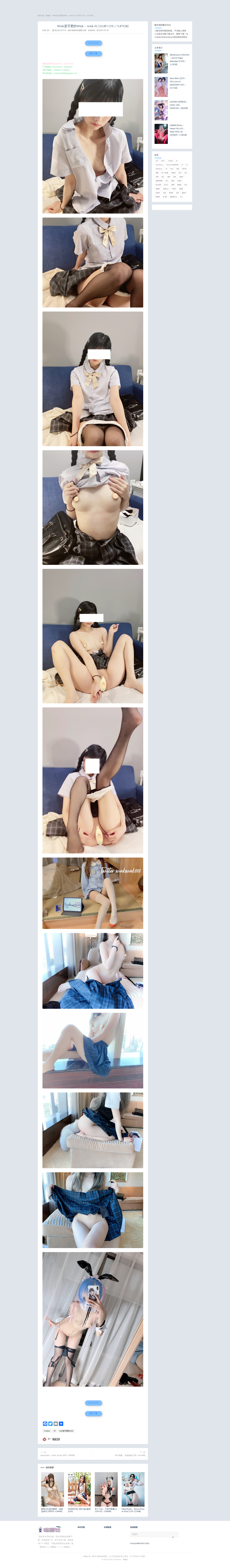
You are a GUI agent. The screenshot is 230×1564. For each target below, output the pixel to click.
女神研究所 (139, 1543)
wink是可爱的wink (66, 1431)
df (176, 160)
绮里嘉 (171, 193)
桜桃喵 (158, 189)
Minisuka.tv (159, 169)
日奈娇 (179, 181)
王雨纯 (174, 189)
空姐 (164, 193)
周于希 (184, 169)
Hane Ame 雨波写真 (172, 165)
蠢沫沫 (184, 193)
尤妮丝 (181, 177)
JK (55, 1431)
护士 (167, 181)
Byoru (163, 160)
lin (187, 165)
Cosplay (47, 1431)
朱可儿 (166, 185)
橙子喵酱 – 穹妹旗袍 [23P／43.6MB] (130, 1455)
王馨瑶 (181, 189)
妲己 (163, 177)
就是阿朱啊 (159, 181)
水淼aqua (166, 189)
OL (166, 169)
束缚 (172, 185)
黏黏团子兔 (173, 197)
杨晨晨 (179, 185)
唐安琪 (173, 173)
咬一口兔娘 (165, 173)
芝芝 (177, 193)
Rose (172, 169)
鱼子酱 (165, 197)
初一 (49, 30)
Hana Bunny (159, 165)
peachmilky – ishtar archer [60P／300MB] (57, 1455)
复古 (180, 173)
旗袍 (172, 181)
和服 (157, 173)
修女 (177, 169)
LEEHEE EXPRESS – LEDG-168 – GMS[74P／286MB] (179, 105)
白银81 (158, 193)
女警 (157, 177)
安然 (174, 177)
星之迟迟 (158, 185)
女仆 (185, 173)
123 (157, 160)
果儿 (185, 185)
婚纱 (168, 177)
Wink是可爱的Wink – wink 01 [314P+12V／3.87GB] (93, 26)
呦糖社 (48, 16)
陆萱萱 (158, 197)
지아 (181, 197)
